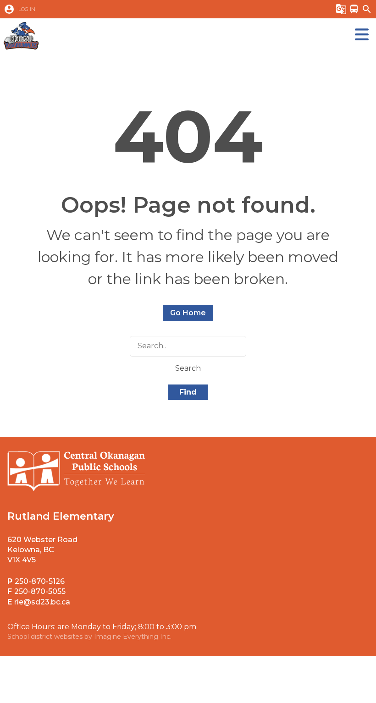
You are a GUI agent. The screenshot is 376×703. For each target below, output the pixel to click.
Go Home (188, 312)
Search (188, 368)
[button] (160, 9)
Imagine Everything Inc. (132, 636)
